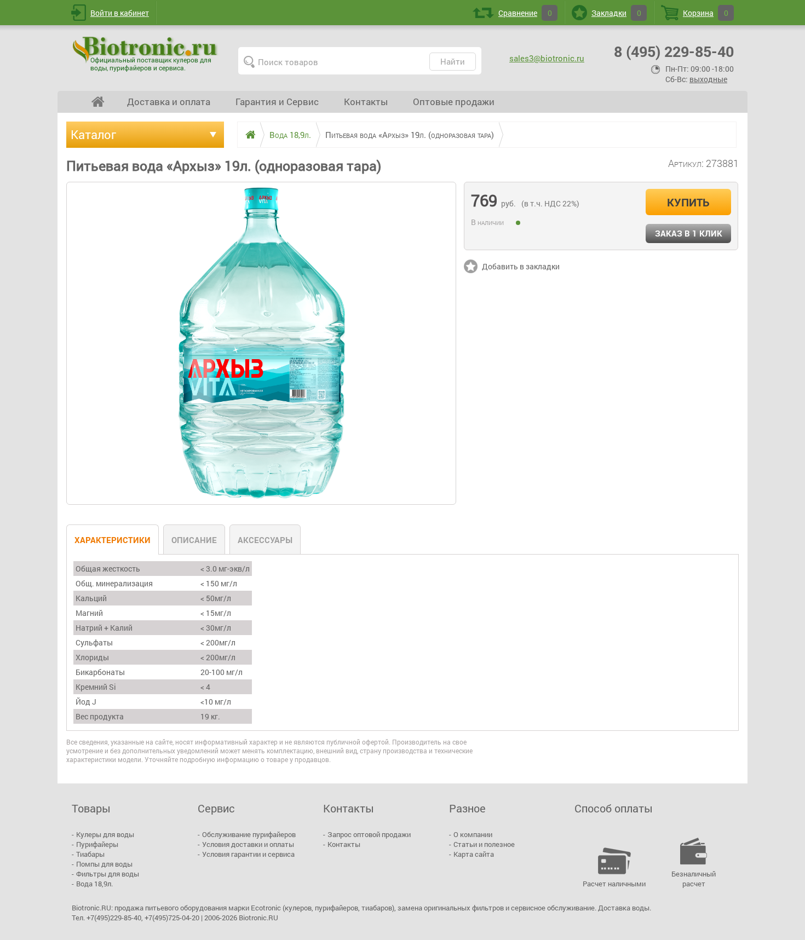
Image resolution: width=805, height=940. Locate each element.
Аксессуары (265, 539)
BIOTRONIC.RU (146, 53)
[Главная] (246, 134)
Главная (98, 102)
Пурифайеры (97, 844)
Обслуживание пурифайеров (249, 834)
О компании (472, 834)
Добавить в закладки (521, 266)
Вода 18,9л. (94, 884)
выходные (708, 79)
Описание (194, 539)
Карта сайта (473, 854)
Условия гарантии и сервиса (248, 854)
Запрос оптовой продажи (369, 834)
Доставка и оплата (168, 101)
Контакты (366, 101)
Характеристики (112, 539)
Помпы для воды (104, 864)
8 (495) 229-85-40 (674, 51)
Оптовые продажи (454, 101)
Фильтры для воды (107, 874)
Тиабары (90, 854)
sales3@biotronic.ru (546, 58)
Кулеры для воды (105, 834)
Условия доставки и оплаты (248, 844)
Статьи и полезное (484, 844)
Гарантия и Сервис (277, 101)
